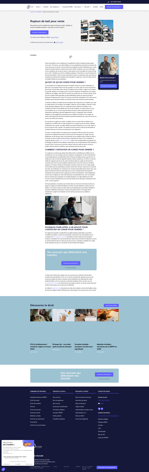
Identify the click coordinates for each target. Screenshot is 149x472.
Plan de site (101, 434)
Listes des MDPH (103, 437)
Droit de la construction (37, 419)
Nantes (88, 467)
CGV (99, 428)
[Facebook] (99, 409)
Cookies (100, 425)
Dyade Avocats (56, 288)
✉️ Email (100, 403)
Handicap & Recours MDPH (38, 397)
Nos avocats (56, 403)
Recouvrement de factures (83, 397)
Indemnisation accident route (84, 409)
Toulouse (84, 469)
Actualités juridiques (59, 419)
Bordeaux (90, 466)
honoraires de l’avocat (51, 283)
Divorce (32, 406)
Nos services (78, 6)
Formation (45, 6)
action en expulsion (65, 140)
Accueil (38, 6)
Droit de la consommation (38, 425)
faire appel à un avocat (59, 237)
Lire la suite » (34, 352)
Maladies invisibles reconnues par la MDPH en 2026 (107, 346)
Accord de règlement (82, 419)
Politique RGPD (102, 422)
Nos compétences (54, 6)
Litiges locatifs (80, 406)
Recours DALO (80, 416)
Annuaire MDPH (58, 412)
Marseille (84, 467)
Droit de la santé (35, 412)
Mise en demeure (81, 403)
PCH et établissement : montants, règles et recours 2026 (40, 346)
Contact (101, 6)
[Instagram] (102, 409)
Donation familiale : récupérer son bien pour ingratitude (84, 346)
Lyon (86, 466)
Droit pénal (33, 422)
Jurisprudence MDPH (67, 6)
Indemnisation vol (81, 412)
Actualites (39, 12)
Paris (83, 466)
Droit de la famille (35, 403)
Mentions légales (103, 419)
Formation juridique (59, 409)
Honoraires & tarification (60, 406)
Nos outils (86, 6)
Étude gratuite (57, 416)
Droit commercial (35, 409)
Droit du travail (34, 400)
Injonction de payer (81, 400)
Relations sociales (35, 416)
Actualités (95, 6)
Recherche (78, 466)
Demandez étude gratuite (108, 86)
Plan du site (66, 466)
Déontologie (102, 431)
